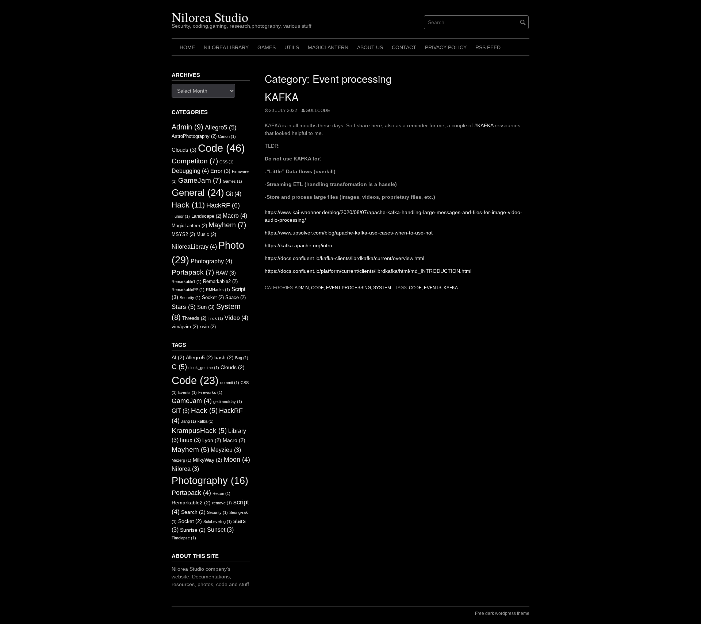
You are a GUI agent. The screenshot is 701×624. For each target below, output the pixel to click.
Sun (206, 307)
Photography (211, 261)
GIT (180, 411)
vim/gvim (185, 326)
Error (220, 171)
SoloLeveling (217, 521)
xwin (207, 326)
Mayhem (227, 225)
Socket (213, 297)
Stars (184, 306)
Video (236, 317)
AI (178, 357)
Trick (215, 318)
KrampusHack (199, 430)
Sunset (220, 530)
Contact (404, 47)
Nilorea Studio (210, 17)
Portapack (193, 272)
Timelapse (184, 538)
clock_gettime (203, 367)
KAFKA (282, 96)
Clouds (184, 150)
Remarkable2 (220, 281)
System (382, 287)
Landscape (206, 216)
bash (224, 357)
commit (229, 382)
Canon (227, 136)
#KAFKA (483, 125)
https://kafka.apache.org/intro (298, 245)
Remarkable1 (187, 281)
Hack (188, 205)
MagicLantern (328, 47)
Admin (302, 287)
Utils (291, 47)
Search (193, 512)
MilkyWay (207, 460)
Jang (188, 421)
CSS (226, 162)
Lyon (211, 440)
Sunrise (193, 530)
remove (222, 503)
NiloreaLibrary (194, 246)
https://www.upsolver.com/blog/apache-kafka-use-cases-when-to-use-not (349, 233)
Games (266, 47)
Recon (221, 493)
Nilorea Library (226, 47)
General (198, 192)
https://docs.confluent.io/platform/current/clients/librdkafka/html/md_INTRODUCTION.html (368, 271)
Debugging (190, 170)
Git (233, 193)
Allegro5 (221, 127)
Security (190, 297)
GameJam (199, 180)
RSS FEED (488, 47)
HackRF (223, 205)
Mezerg (181, 460)
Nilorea (185, 469)
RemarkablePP (188, 289)
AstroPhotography (194, 136)
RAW (225, 273)
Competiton (195, 161)
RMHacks (218, 289)
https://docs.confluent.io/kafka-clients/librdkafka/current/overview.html (344, 258)
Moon (237, 459)
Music (206, 234)
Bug (241, 358)
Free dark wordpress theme (502, 613)
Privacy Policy (446, 47)
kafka (451, 287)
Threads (194, 318)
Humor (181, 216)
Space (235, 297)
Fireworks (210, 392)
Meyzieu (226, 450)
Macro (235, 215)
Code (317, 287)
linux (190, 440)
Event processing (348, 287)
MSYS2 (183, 234)
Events (432, 287)
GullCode (318, 110)
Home (187, 47)
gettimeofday (227, 401)
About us (370, 47)
